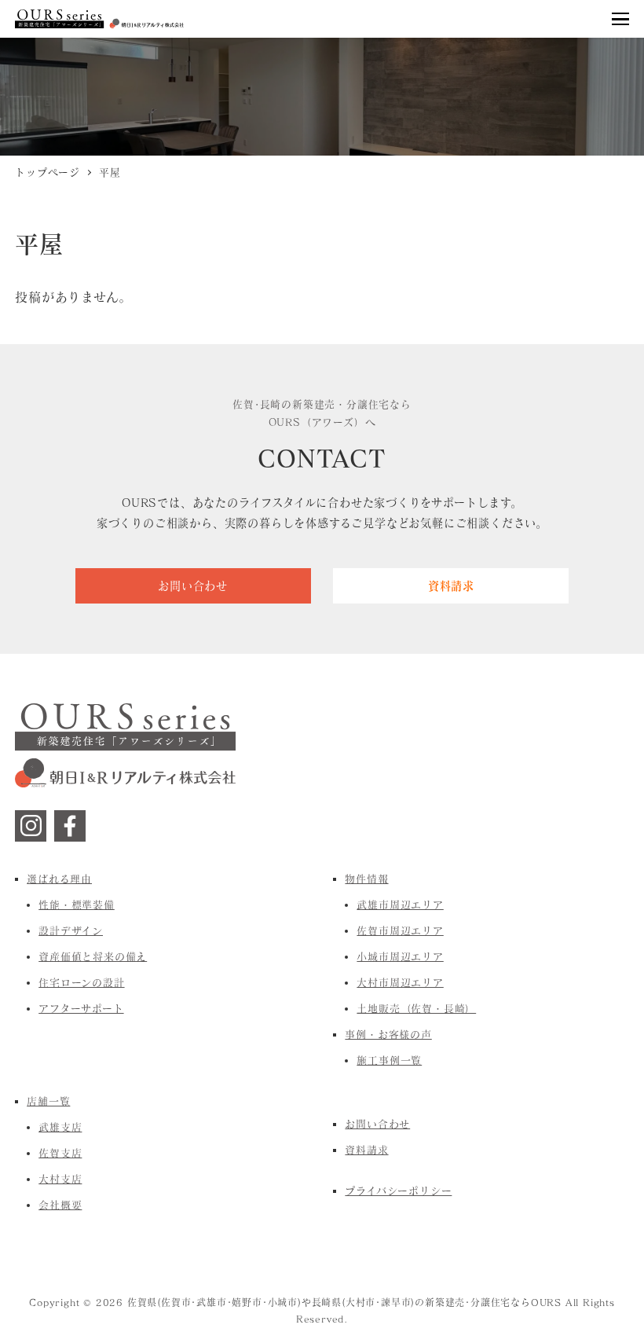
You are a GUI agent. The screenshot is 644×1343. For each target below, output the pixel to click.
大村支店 (60, 1178)
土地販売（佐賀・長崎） (416, 1008)
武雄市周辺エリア (400, 904)
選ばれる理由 (59, 878)
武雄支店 (60, 1127)
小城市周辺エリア (400, 956)
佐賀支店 (60, 1153)
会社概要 (60, 1204)
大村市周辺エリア (400, 982)
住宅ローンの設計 (81, 982)
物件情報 (366, 878)
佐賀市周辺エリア (400, 930)
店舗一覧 (48, 1101)
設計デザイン (70, 930)
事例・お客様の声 (388, 1034)
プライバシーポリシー (398, 1190)
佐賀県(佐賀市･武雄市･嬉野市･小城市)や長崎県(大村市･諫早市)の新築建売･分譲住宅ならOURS (344, 1302)
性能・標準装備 (76, 904)
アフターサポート (80, 1008)
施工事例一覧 (389, 1060)
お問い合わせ (377, 1123)
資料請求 (366, 1149)
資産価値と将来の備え (92, 956)
